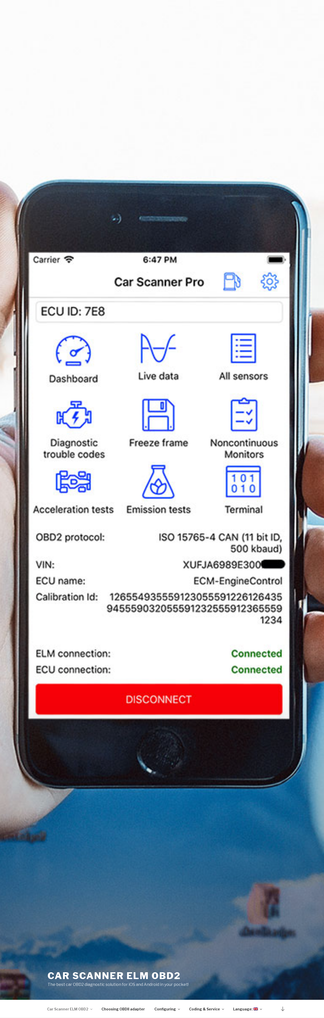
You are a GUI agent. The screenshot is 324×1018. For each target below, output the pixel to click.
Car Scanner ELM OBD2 (114, 975)
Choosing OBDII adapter (123, 1009)
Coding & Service (204, 1009)
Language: (243, 1009)
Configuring (165, 1009)
